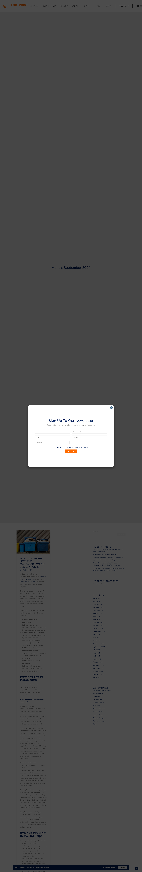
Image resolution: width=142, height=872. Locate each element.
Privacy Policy (83, 447)
